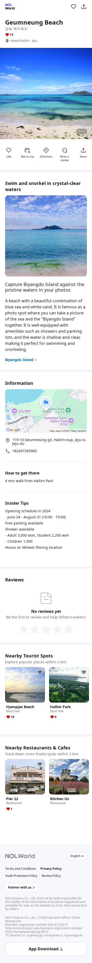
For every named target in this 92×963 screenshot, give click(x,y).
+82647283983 (24, 451)
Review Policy (51, 876)
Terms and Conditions (20, 868)
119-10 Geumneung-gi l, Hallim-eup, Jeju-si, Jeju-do (49, 442)
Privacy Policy (51, 868)
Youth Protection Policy (21, 876)
